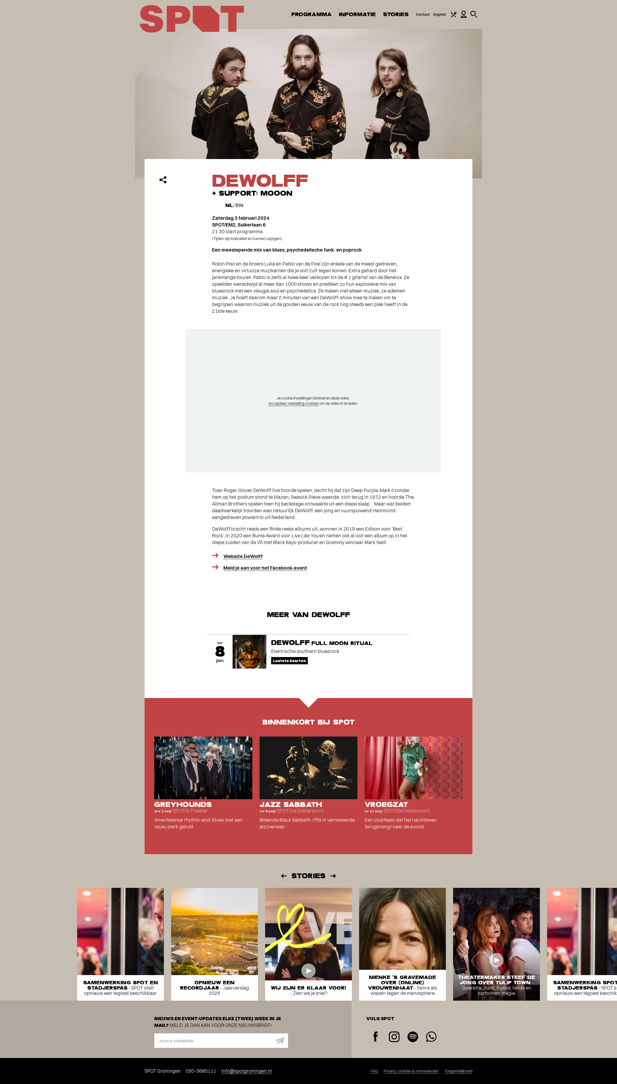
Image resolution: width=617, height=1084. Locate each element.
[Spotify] (412, 1037)
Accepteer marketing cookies (293, 403)
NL (229, 205)
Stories (396, 14)
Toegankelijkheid (458, 1071)
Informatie (357, 14)
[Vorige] (283, 876)
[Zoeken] (473, 16)
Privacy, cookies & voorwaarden (411, 1071)
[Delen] (163, 179)
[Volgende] (333, 876)
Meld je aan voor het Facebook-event (265, 568)
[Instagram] (394, 1037)
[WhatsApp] (431, 1037)
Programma (311, 14)
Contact (423, 14)
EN (239, 205)
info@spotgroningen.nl (246, 1071)
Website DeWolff (243, 556)
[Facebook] (375, 1037)
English (439, 14)
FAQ (374, 1071)
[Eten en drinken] (454, 16)
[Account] (464, 16)
